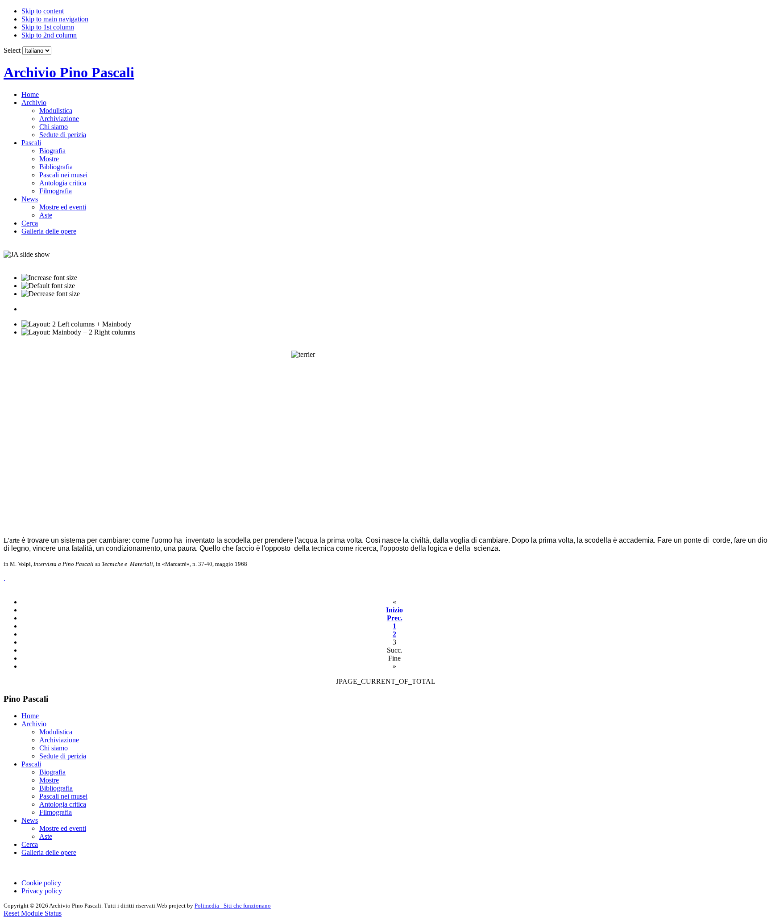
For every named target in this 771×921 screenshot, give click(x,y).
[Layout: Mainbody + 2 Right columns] (78, 332)
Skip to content (42, 11)
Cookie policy (41, 883)
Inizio (394, 610)
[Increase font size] (49, 278)
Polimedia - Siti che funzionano (233, 905)
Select (12, 50)
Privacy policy (41, 891)
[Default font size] (48, 286)
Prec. (394, 618)
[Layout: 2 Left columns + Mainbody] (76, 324)
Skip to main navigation (54, 19)
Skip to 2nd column (49, 35)
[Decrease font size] (50, 294)
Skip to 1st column (47, 27)
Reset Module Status (33, 913)
